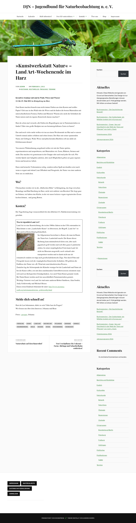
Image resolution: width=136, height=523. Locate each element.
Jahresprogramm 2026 (105, 139)
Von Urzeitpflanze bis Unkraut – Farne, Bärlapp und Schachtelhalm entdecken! (68, 345)
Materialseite (29, 483)
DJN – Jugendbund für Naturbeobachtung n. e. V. (68, 6)
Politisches (101, 232)
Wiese (48, 326)
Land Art (37, 323)
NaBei (100, 242)
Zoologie (101, 202)
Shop (104, 16)
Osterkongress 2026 (104, 134)
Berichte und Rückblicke (105, 162)
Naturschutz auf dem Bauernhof (29, 343)
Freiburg (101, 222)
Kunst (29, 323)
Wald (33, 326)
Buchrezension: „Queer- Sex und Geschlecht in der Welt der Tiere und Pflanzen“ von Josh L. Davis (110, 126)
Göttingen (102, 227)
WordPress (59, 518)
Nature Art (48, 323)
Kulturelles (34, 89)
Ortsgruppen (101, 207)
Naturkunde (101, 177)
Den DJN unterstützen (64, 16)
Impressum (115, 16)
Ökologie (44, 89)
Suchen (99, 70)
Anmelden (13, 494)
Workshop (69, 326)
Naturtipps (102, 187)
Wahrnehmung (22, 326)
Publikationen (102, 237)
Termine (52, 89)
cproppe (24, 314)
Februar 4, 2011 (38, 86)
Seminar (68, 323)
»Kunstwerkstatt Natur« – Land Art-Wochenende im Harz (44, 71)
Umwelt (76, 323)
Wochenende (57, 326)
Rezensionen (103, 197)
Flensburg (102, 217)
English (99, 167)
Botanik (24, 89)
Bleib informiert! (46, 16)
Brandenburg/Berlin (105, 212)
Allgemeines (101, 157)
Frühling (20, 323)
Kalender (31, 16)
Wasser (40, 326)
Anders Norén (88, 518)
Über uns (94, 16)
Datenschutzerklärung (19, 488)
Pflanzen (58, 323)
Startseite (20, 16)
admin (22, 86)
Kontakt (82, 16)
